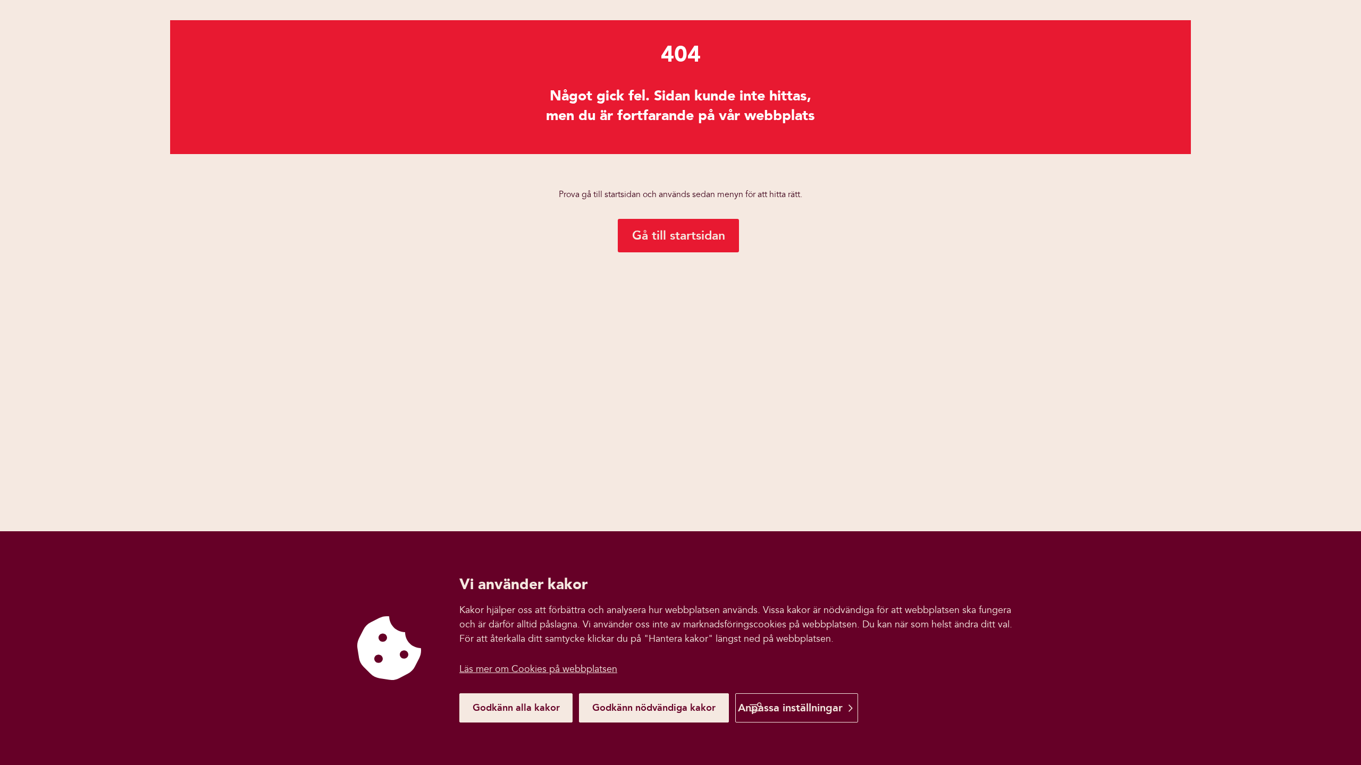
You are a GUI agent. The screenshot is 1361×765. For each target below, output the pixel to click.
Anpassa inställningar (790, 707)
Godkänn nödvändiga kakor (654, 707)
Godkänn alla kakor (516, 707)
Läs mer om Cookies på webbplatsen (538, 669)
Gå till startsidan (678, 235)
